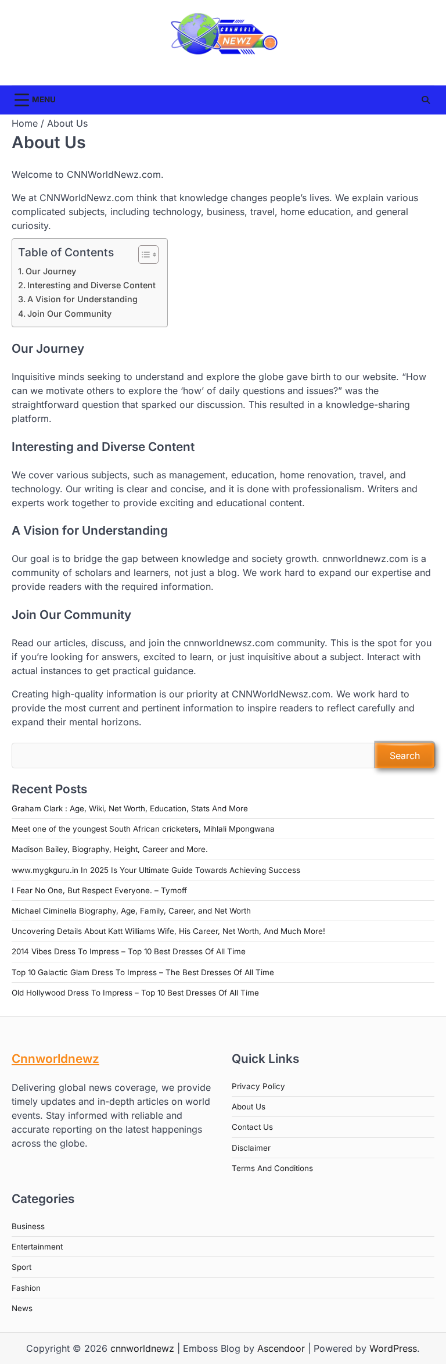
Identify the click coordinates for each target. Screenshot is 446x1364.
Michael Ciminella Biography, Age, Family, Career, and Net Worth (131, 910)
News (22, 1308)
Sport (21, 1267)
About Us (248, 1106)
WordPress (393, 1348)
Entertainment (37, 1246)
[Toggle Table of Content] (143, 254)
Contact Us (252, 1127)
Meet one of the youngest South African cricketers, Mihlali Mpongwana (143, 828)
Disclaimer (251, 1147)
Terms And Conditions (272, 1168)
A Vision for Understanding (82, 299)
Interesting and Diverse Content (91, 285)
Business (28, 1226)
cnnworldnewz (142, 1348)
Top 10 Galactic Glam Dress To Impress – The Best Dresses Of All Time (143, 972)
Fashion (26, 1288)
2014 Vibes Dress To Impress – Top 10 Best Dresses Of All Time (129, 951)
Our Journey (51, 271)
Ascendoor (281, 1348)
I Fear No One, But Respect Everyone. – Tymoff (99, 890)
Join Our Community (69, 313)
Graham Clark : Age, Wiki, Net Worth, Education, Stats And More (130, 808)
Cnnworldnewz (55, 1058)
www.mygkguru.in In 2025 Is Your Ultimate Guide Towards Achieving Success (156, 870)
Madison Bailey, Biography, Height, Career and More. (110, 849)
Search (405, 755)
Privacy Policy (258, 1086)
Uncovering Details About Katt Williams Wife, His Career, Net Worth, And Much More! (168, 931)
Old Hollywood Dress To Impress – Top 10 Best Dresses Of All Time (135, 992)
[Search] (425, 100)
